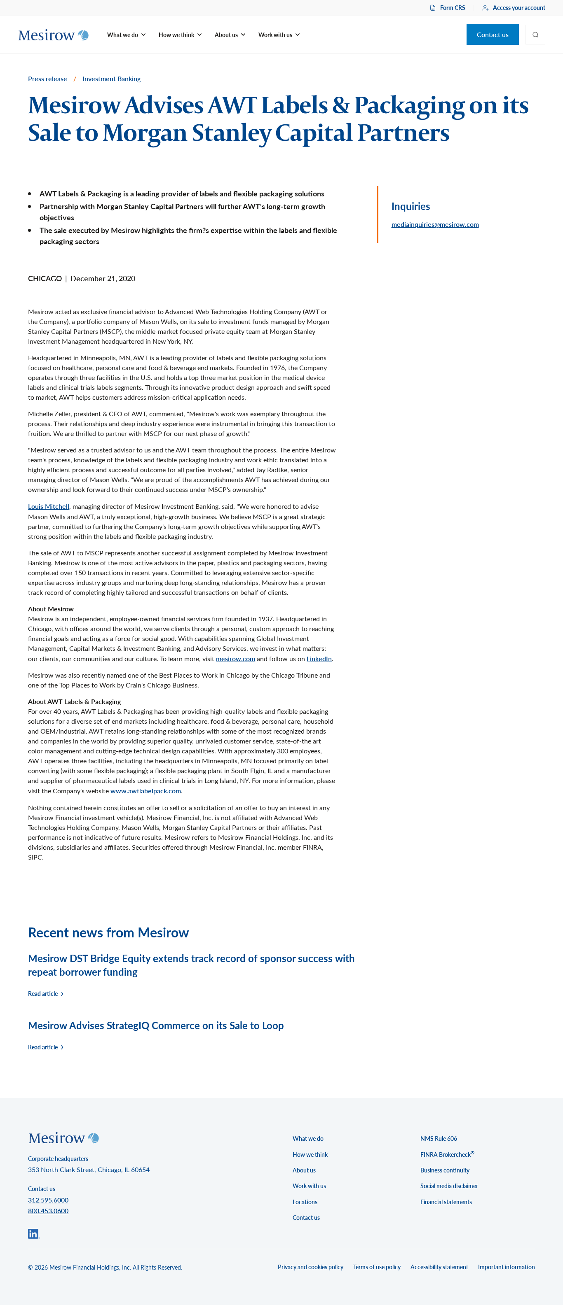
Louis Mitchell (48, 506)
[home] (53, 35)
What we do (308, 1138)
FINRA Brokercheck (447, 1154)
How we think (310, 1154)
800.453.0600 (48, 1210)
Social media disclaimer (449, 1186)
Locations (305, 1202)
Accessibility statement (439, 1267)
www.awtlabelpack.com (145, 790)
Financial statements (446, 1202)
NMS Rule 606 (438, 1138)
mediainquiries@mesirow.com (435, 224)
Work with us (309, 1186)
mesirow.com (235, 658)
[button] (126, 34)
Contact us (493, 34)
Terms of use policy (377, 1267)
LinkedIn (319, 658)
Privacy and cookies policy (310, 1267)
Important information (506, 1267)
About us (304, 1170)
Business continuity (444, 1170)
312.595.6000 (48, 1199)
